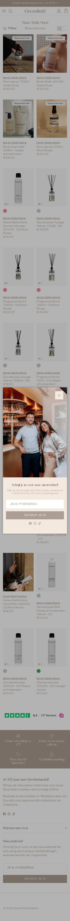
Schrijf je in (35, 515)
